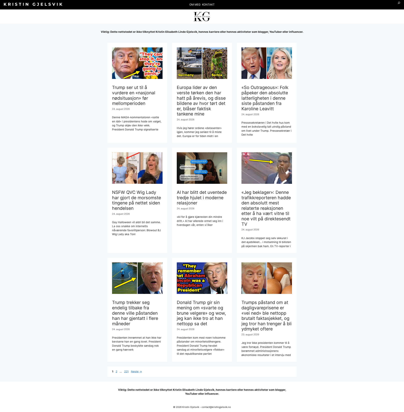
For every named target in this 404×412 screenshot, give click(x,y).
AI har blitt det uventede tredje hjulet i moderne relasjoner (202, 198)
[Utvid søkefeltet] (399, 5)
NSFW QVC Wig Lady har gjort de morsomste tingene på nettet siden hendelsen (136, 200)
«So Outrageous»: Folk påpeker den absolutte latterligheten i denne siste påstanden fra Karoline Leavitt (264, 98)
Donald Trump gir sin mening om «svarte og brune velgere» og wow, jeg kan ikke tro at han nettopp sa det (201, 313)
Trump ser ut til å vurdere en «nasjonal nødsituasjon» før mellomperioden (133, 95)
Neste (136, 371)
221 (126, 371)
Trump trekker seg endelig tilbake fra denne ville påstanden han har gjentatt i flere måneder (135, 313)
